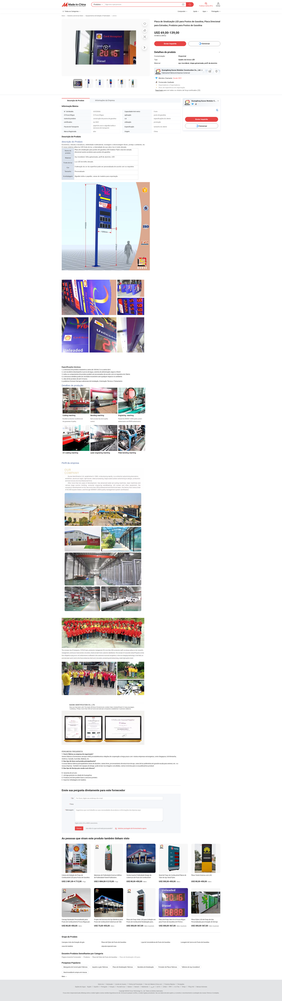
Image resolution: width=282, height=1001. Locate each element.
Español (96, 987)
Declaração (109, 984)
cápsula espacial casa (108, 946)
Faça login (159, 90)
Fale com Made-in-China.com (153, 984)
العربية (152, 987)
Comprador (182, 11)
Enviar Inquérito (170, 44)
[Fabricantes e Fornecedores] (74, 4)
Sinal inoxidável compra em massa (75, 972)
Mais (63, 976)
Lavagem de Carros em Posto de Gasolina (195, 942)
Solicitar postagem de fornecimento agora (130, 828)
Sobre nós (101, 984)
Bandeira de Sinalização (145, 967)
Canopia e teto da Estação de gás (73, 942)
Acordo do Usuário (120, 984)
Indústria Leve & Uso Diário (75, 16)
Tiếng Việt (191, 987)
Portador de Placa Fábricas (167, 967)
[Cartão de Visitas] (217, 110)
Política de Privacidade (135, 984)
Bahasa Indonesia (201, 987)
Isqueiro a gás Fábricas (100, 967)
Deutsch (136, 987)
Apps (204, 11)
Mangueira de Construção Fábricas (75, 967)
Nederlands (144, 987)
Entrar (218, 6)
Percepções (180, 984)
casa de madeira (67, 946)
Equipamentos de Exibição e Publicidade (98, 16)
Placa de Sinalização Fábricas (123, 967)
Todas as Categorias (72, 11)
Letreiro (114, 16)
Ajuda (195, 11)
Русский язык (121, 987)
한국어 (158, 987)
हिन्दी (170, 987)
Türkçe (184, 987)
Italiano (129, 987)
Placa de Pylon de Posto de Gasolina (113, 942)
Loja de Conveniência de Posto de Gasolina (155, 942)
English (89, 987)
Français (112, 987)
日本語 (165, 987)
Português (104, 987)
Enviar (79, 828)
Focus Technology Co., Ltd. (137, 991)
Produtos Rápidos (169, 984)
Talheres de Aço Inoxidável (191, 967)
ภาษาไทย (176, 987)
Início (63, 16)
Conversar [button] (206, 44)
